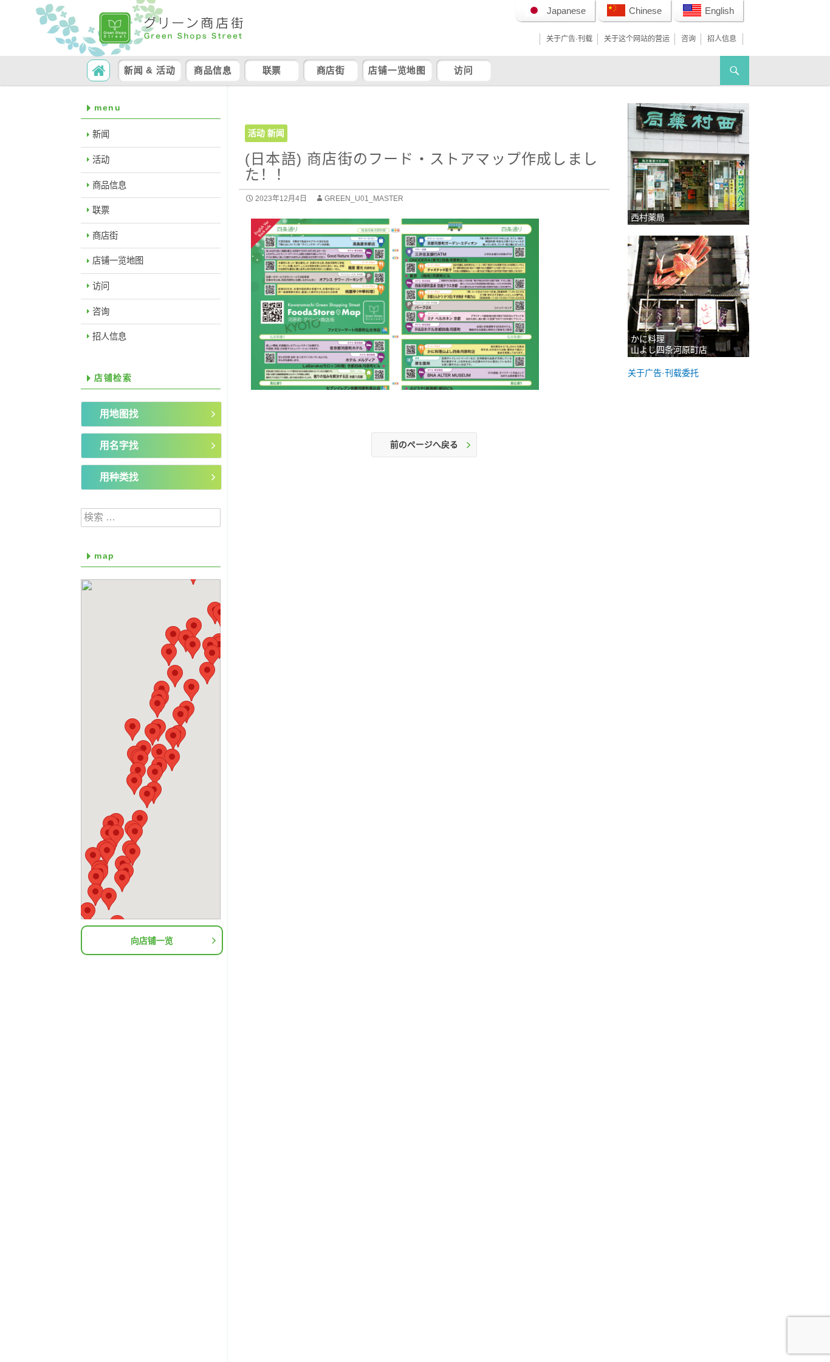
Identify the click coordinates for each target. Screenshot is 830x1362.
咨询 (688, 39)
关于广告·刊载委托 (663, 373)
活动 (256, 133)
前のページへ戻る (424, 444)
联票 (272, 70)
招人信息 (721, 39)
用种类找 (119, 477)
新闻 (275, 133)
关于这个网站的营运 (637, 39)
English (719, 10)
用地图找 (119, 414)
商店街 (331, 70)
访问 (463, 70)
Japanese (566, 10)
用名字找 (119, 445)
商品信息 (213, 70)
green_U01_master (363, 198)
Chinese (645, 10)
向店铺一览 (152, 940)
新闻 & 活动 (149, 70)
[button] (159, 755)
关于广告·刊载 (569, 39)
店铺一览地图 (397, 70)
